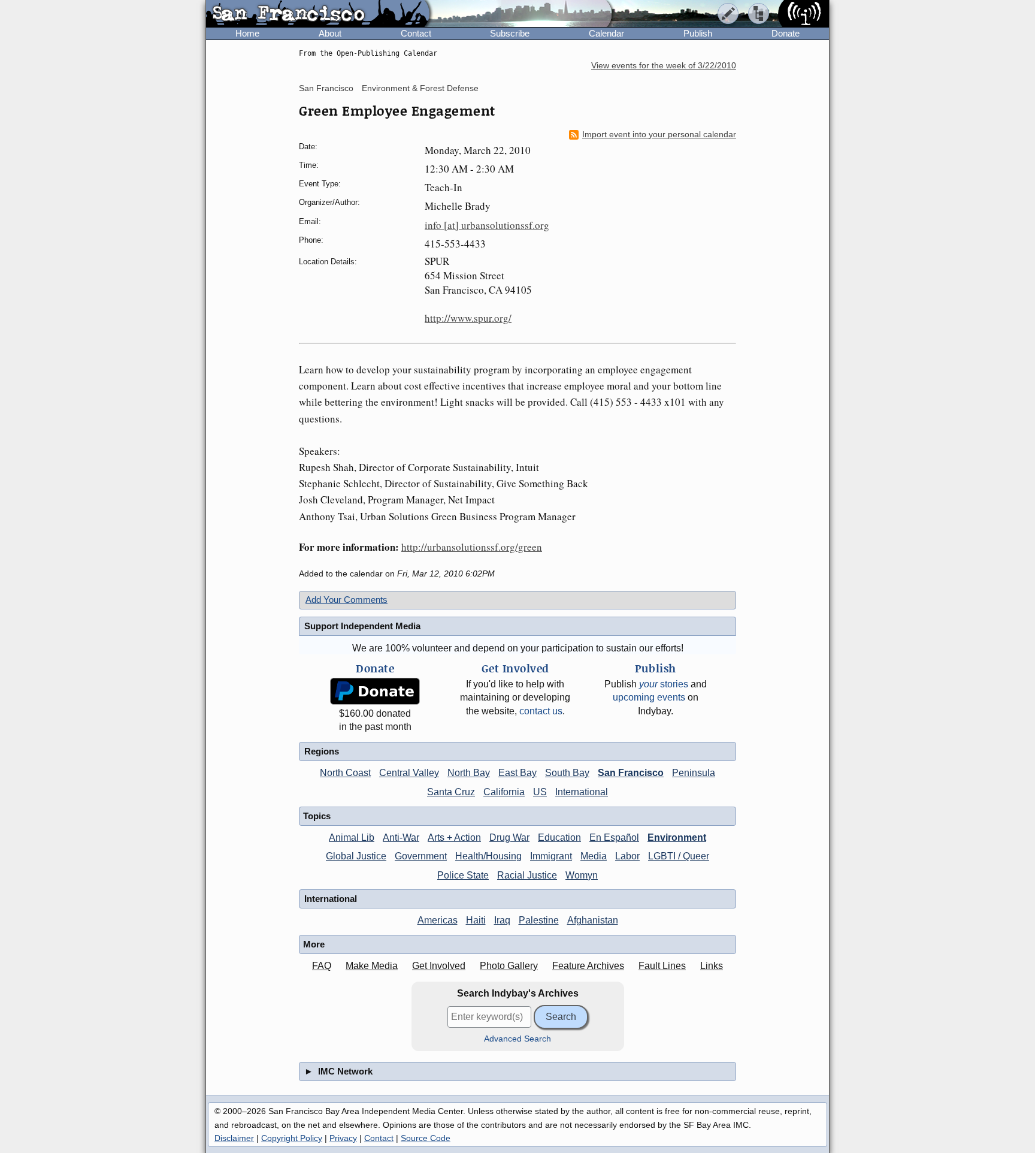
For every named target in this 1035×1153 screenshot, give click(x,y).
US (540, 792)
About (330, 33)
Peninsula (693, 773)
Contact (416, 33)
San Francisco (326, 88)
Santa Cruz (451, 792)
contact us (540, 711)
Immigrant (551, 856)
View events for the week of (663, 65)
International (581, 792)
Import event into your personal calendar (659, 134)
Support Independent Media (362, 626)
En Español (614, 837)
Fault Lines (662, 966)
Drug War (509, 837)
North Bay (468, 773)
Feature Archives (588, 966)
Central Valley (409, 773)
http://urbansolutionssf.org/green (471, 547)
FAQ (321, 966)
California (504, 792)
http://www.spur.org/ (468, 318)
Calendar (606, 33)
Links (711, 966)
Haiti (476, 920)
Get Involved (438, 966)
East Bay (517, 773)
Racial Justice (527, 875)
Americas (437, 920)
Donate (785, 33)
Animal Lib (351, 837)
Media (593, 856)
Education (559, 837)
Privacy (343, 1138)
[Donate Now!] (375, 691)
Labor (627, 856)
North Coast (345, 773)
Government (421, 856)
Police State (463, 875)
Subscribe (509, 33)
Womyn (581, 875)
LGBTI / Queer (678, 856)
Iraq (502, 920)
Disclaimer (234, 1138)
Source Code (425, 1138)
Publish (697, 33)
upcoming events (649, 697)
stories (663, 684)
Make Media (372, 966)
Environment (676, 837)
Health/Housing (488, 856)
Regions (321, 751)
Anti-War (401, 837)
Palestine (539, 920)
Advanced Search (517, 1038)
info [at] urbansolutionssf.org (487, 225)
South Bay (567, 773)
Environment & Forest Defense (420, 88)
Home (247, 33)
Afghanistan (592, 920)
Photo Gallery (509, 966)
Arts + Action (454, 837)
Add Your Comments (346, 599)
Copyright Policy (291, 1138)
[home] (317, 14)
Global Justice (356, 856)
